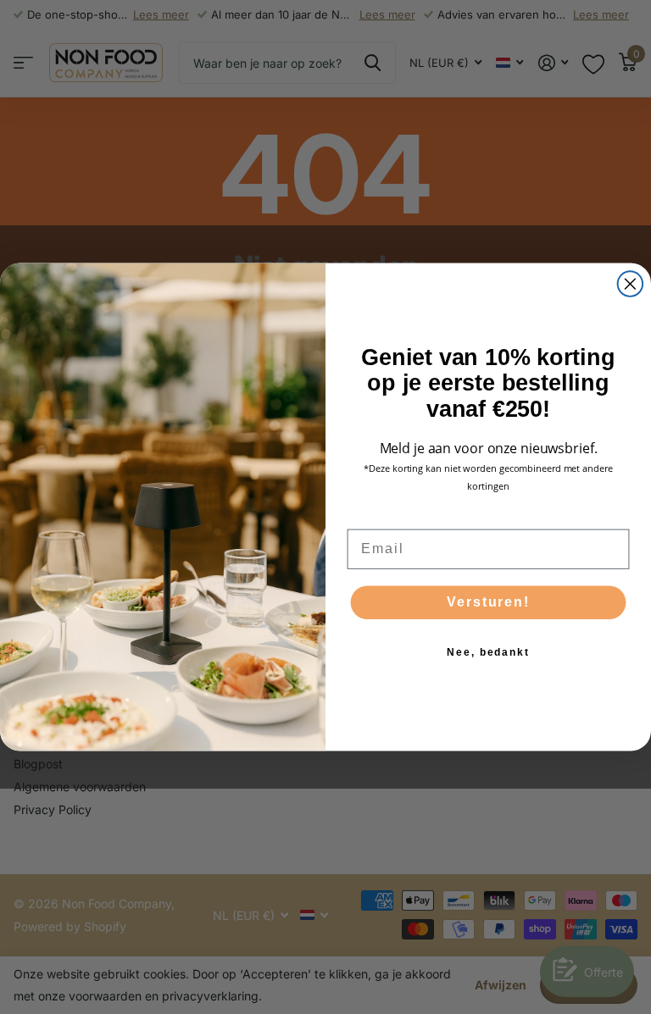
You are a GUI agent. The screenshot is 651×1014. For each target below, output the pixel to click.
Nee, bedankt (488, 652)
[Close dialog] (630, 283)
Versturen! (488, 602)
